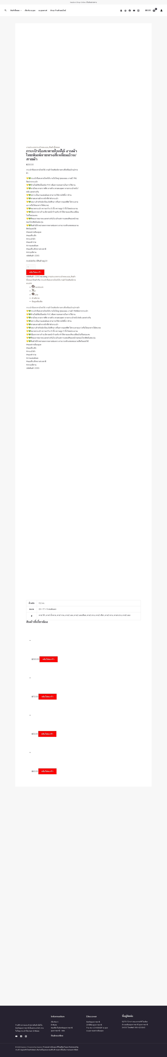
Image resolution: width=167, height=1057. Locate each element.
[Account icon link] (161, 10)
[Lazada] (125, 11)
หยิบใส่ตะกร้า (35, 272)
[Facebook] (130, 11)
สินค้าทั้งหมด (54, 147)
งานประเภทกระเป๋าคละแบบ (37, 147)
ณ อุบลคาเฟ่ (43, 10)
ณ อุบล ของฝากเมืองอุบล (94, 1031)
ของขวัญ (75, 1047)
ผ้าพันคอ (54, 1025)
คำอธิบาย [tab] (35, 298)
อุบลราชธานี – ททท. (58, 1031)
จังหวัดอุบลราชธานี (93, 1022)
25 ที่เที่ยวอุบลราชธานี (94, 1025)
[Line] (138, 11)
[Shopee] (121, 11)
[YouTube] (134, 11)
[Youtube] (16, 1036)
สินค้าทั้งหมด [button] (14, 10)
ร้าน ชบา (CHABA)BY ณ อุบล (97, 1028)
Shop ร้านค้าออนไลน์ (58, 10)
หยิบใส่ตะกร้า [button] (49, 659)
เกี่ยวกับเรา (55, 1022)
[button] (6, 10)
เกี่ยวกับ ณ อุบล (30, 10)
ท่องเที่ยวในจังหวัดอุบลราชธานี (62, 1028)
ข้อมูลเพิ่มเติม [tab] (37, 301)
